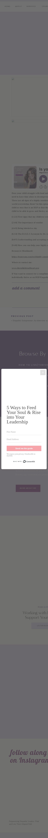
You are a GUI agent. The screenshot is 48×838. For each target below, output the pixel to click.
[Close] (43, 372)
